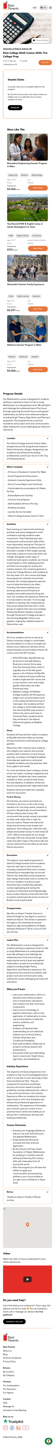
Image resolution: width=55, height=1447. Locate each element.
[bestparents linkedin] (18, 1428)
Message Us (8, 1407)
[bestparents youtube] (26, 1428)
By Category (9, 1375)
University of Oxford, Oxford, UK (17, 49)
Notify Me (45, 62)
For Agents (8, 1393)
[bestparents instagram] (5, 1428)
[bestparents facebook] (12, 1428)
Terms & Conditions (12, 1358)
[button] (27, 1225)
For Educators (9, 1389)
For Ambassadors (11, 1386)
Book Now (37, 188)
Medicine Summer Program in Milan (24, 345)
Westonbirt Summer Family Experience (25, 285)
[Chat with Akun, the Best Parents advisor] (48, 1441)
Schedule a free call (14, 1322)
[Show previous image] (10, 147)
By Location (8, 1372)
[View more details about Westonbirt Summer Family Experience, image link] (27, 268)
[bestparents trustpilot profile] (27, 1420)
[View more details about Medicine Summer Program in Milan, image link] (27, 328)
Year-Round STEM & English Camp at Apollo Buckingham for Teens (25, 225)
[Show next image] (45, 147)
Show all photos (42, 40)
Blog (5, 1355)
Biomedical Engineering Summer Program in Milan (27, 165)
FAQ (5, 1403)
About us (7, 1351)
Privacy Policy (9, 1362)
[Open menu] (50, 7)
